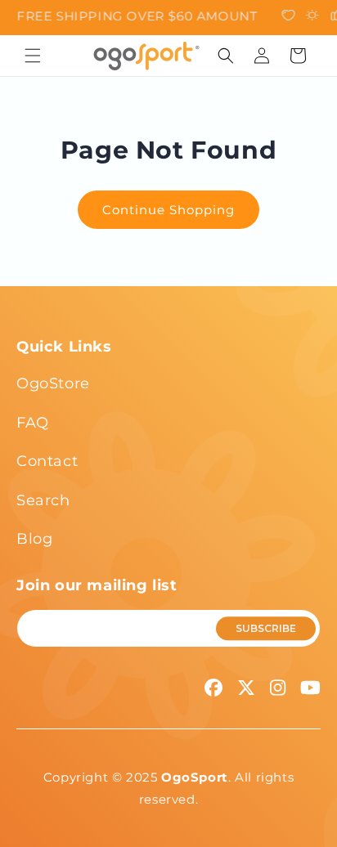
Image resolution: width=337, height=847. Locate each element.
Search (43, 500)
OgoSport (194, 777)
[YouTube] (310, 688)
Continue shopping (168, 209)
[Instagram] (277, 688)
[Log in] (262, 56)
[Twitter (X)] (246, 688)
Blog (34, 539)
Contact (47, 461)
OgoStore (53, 383)
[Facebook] (213, 688)
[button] (33, 56)
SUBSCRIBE (266, 628)
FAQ (32, 423)
